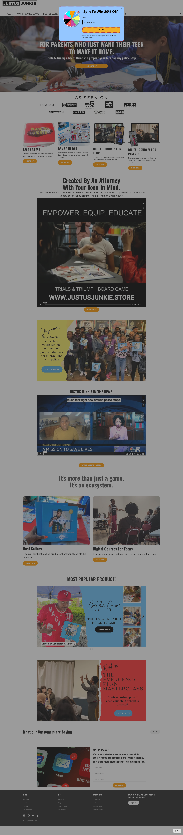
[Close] (122, 8)
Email (84, 18)
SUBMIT (101, 30)
